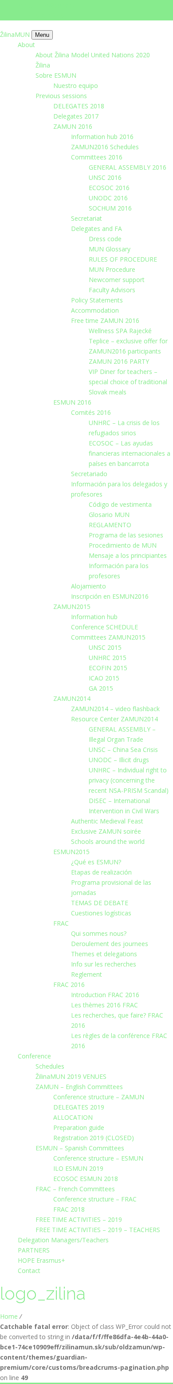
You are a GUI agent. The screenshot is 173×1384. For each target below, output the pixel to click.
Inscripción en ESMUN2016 (110, 596)
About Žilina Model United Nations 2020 (92, 55)
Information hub (94, 616)
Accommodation (95, 310)
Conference (34, 1056)
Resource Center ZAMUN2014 (114, 719)
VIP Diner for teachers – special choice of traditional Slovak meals (128, 381)
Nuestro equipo (75, 85)
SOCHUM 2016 (110, 208)
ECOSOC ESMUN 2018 (85, 1178)
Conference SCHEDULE (104, 627)
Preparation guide (78, 1127)
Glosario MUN (109, 514)
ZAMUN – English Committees (79, 1086)
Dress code (105, 239)
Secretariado (89, 473)
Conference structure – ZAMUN (98, 1097)
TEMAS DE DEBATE (99, 903)
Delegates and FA (96, 228)
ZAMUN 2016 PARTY (119, 361)
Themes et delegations (104, 954)
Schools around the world (108, 841)
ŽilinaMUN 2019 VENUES (70, 1076)
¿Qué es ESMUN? (96, 862)
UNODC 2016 (108, 198)
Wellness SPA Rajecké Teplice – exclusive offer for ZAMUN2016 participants (128, 340)
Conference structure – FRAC (95, 1199)
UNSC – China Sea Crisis (123, 749)
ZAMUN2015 (71, 606)
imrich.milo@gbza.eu (47, 5)
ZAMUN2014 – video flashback (115, 708)
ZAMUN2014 (71, 698)
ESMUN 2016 (72, 402)
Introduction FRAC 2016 (105, 994)
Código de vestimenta (120, 504)
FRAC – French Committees (75, 1189)
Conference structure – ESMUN (98, 1158)
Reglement (86, 974)
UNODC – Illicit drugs (119, 760)
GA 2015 (101, 688)
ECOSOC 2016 (109, 187)
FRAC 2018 (69, 1209)
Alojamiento (88, 586)
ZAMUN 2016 (72, 126)
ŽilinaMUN (15, 34)
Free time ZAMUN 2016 (105, 320)
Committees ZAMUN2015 (108, 637)
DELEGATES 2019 (78, 1107)
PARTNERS (34, 1250)
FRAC (61, 923)
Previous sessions (61, 95)
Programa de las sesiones (126, 535)
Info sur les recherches (103, 964)
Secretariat (86, 218)
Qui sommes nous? (98, 933)
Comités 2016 (91, 412)
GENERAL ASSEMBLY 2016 (127, 167)
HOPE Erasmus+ (41, 1260)
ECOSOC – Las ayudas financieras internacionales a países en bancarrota (129, 453)
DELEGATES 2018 (78, 106)
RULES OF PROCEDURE (123, 259)
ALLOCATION (73, 1117)
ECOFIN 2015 (108, 668)
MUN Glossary (109, 249)
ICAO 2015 (104, 678)
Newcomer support (117, 279)
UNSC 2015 (105, 647)
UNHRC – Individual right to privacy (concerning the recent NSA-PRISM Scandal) (129, 780)
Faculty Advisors (112, 290)
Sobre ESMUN (55, 75)
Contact (29, 1270)
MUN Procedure (112, 269)
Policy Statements (97, 300)
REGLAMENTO (110, 525)
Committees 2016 (96, 157)
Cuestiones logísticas (101, 913)
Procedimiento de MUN (123, 545)
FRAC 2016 (69, 984)
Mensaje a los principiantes (128, 555)
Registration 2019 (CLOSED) (93, 1137)
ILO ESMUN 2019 (78, 1168)
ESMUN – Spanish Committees (79, 1148)
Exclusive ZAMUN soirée (106, 831)
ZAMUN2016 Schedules (105, 147)
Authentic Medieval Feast (107, 821)
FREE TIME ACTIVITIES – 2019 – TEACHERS (97, 1229)
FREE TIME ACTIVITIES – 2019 (78, 1219)
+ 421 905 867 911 (44, 15)
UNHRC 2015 (107, 657)
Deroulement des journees (109, 943)
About (26, 44)
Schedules (49, 1066)
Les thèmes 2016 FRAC (104, 1005)
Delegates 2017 (75, 116)
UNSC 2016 (105, 177)
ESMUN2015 (71, 851)
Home (9, 1316)
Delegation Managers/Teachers (63, 1240)
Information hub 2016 (102, 136)
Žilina (42, 65)
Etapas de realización (101, 872)
